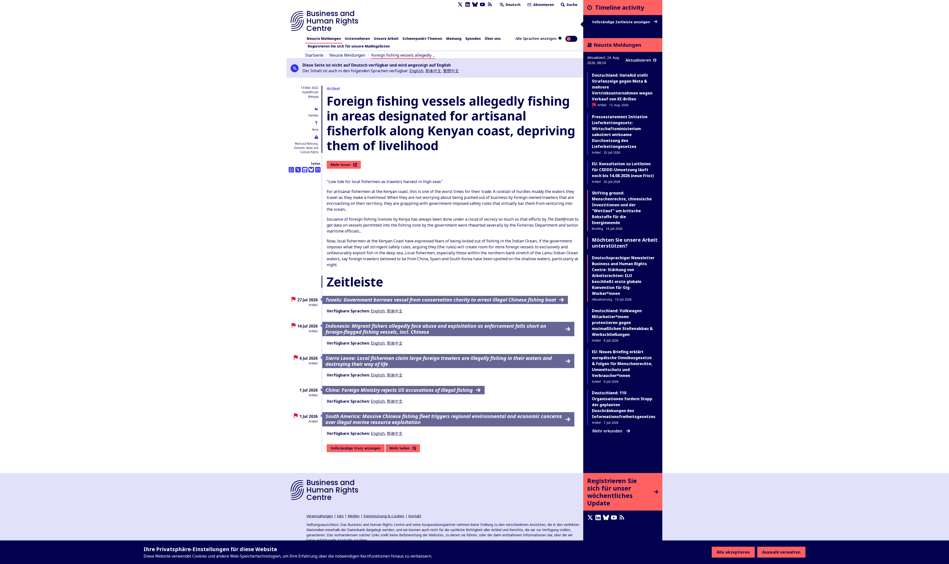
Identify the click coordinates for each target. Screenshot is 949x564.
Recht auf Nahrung (306, 143)
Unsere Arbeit (386, 38)
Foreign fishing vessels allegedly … (403, 55)
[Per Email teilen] (318, 169)
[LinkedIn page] (468, 4)
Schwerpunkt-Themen (422, 38)
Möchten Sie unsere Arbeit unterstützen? (625, 242)
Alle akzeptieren (733, 552)
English (416, 70)
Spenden (473, 38)
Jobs (340, 516)
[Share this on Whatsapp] (291, 169)
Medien (354, 516)
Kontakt (414, 516)
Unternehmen (357, 38)
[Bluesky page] (475, 4)
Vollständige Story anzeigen (356, 448)
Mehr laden (399, 448)
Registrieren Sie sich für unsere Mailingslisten (349, 46)
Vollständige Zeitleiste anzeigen (621, 22)
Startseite (314, 55)
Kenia (315, 129)
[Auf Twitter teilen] (298, 169)
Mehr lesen (340, 164)
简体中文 (433, 70)
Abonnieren (543, 4)
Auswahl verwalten (781, 552)
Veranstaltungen (319, 516)
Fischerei (313, 115)
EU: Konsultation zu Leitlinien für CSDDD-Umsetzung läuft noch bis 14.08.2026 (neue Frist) (623, 169)
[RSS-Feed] (490, 4)
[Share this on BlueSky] (311, 169)
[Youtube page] (482, 4)
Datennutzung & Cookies (384, 516)
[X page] (460, 4)
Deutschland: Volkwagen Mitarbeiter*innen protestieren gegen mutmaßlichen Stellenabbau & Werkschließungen (622, 322)
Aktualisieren (638, 60)
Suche (571, 4)
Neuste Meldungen (324, 38)
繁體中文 (451, 70)
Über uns (493, 38)
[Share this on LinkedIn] (304, 169)
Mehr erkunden (607, 431)
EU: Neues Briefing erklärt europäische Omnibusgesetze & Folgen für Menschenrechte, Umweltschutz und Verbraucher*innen (622, 363)
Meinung (453, 38)
